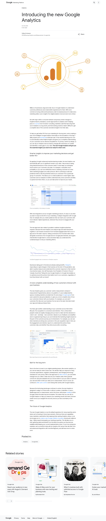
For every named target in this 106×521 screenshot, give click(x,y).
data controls (63, 374)
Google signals (67, 295)
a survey (37, 124)
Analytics (25, 441)
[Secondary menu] (98, 2)
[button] (81, 34)
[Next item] (11, 501)
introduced (43, 137)
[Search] (94, 2)
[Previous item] (7, 501)
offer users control (42, 382)
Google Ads (35, 441)
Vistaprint (68, 265)
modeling (68, 392)
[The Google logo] (8, 518)
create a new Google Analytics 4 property (52, 418)
